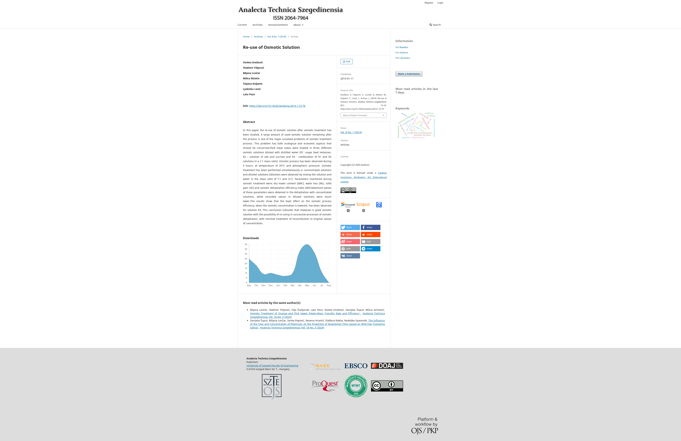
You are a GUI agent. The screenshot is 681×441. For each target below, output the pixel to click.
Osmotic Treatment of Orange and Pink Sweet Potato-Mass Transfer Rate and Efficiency (305, 313)
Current (242, 24)
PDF (347, 61)
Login (440, 2)
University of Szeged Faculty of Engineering (272, 365)
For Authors (401, 52)
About (297, 24)
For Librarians (402, 57)
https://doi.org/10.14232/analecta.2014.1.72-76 (277, 106)
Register (429, 2)
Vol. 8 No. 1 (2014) (276, 36)
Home (246, 36)
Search (436, 24)
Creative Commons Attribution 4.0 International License (363, 177)
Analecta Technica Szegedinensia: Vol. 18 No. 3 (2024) (292, 327)
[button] (350, 227)
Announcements (278, 24)
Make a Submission (409, 73)
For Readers (401, 47)
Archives (258, 24)
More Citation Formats (355, 115)
